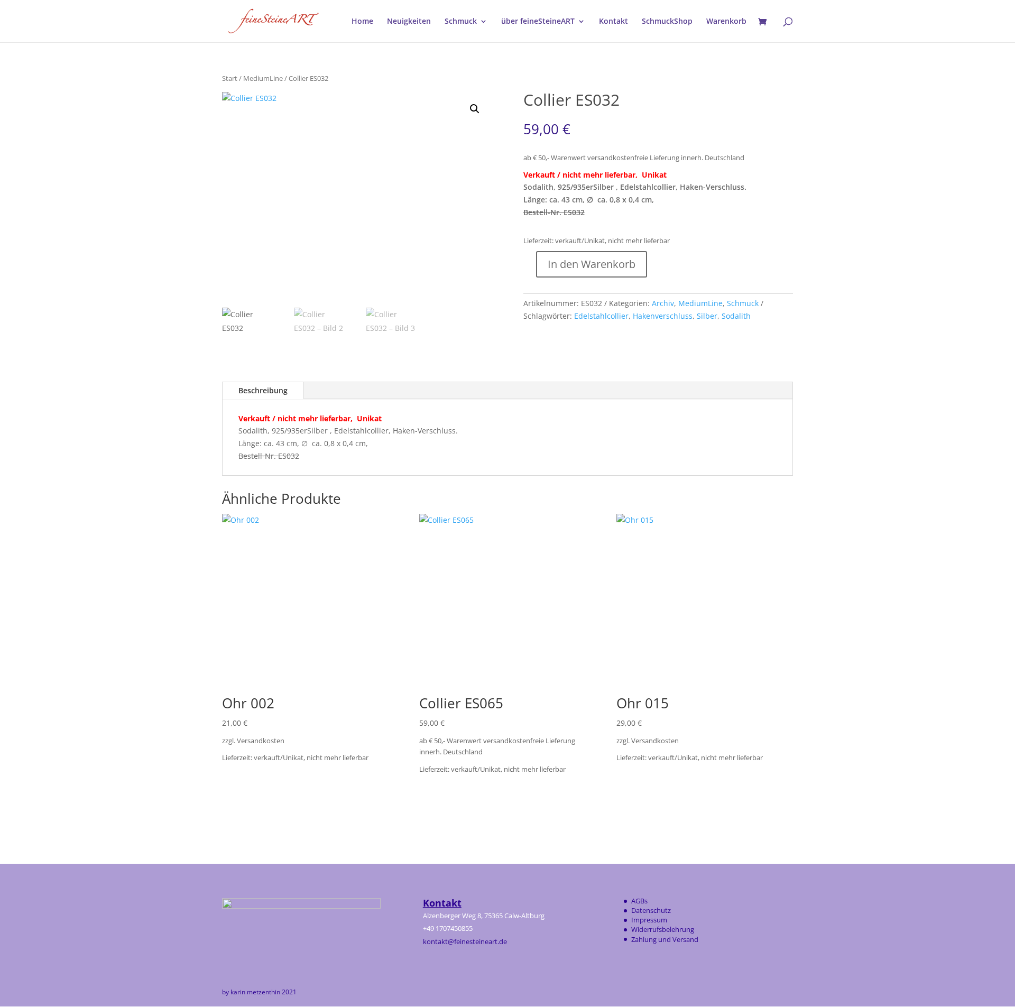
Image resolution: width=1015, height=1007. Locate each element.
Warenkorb (726, 21)
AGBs (639, 901)
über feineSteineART (538, 21)
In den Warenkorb (591, 264)
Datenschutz (651, 910)
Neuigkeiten (409, 21)
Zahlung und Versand (664, 939)
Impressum (649, 920)
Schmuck (461, 21)
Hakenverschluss (663, 316)
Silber (707, 316)
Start (229, 78)
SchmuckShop (667, 21)
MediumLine (263, 78)
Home (362, 21)
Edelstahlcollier (601, 316)
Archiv (663, 303)
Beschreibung (263, 390)
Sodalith (736, 316)
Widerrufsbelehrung (662, 929)
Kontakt (613, 21)
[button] (474, 108)
